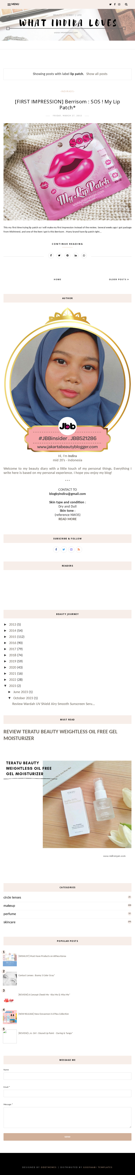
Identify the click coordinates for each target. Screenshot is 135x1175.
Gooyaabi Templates (98, 1167)
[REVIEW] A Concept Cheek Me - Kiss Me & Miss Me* (44, 995)
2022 (13, 680)
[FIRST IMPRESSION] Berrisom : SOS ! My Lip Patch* (67, 104)
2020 (13, 667)
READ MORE (68, 519)
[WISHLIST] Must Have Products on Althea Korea (42, 956)
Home (57, 279)
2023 (13, 686)
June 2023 (21, 692)
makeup (9, 906)
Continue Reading (67, 243)
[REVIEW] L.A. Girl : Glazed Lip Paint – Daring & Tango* (45, 1033)
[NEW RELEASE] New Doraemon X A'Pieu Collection (43, 1014)
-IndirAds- (67, 91)
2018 (13, 655)
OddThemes (49, 1167)
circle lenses (12, 897)
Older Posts (118, 279)
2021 (13, 674)
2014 (13, 631)
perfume (10, 914)
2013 (13, 624)
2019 (13, 661)
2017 (13, 649)
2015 (13, 637)
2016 (13, 643)
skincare (9, 922)
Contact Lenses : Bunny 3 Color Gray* (36, 975)
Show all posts (96, 74)
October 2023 (23, 698)
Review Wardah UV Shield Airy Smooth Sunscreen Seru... (53, 704)
